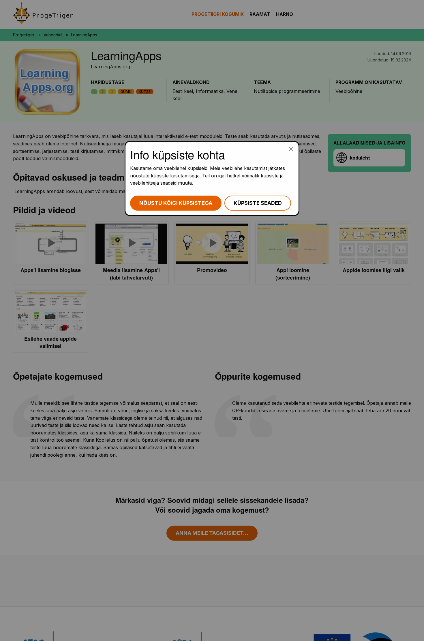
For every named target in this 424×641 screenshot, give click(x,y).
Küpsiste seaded (258, 203)
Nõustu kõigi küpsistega (175, 203)
